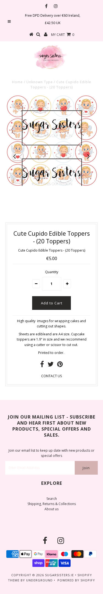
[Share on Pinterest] (60, 365)
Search (51, 498)
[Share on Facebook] (42, 365)
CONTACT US (51, 376)
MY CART (62, 34)
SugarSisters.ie (59, 575)
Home (17, 82)
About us (51, 509)
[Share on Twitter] (51, 365)
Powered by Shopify (76, 580)
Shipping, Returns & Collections (51, 503)
